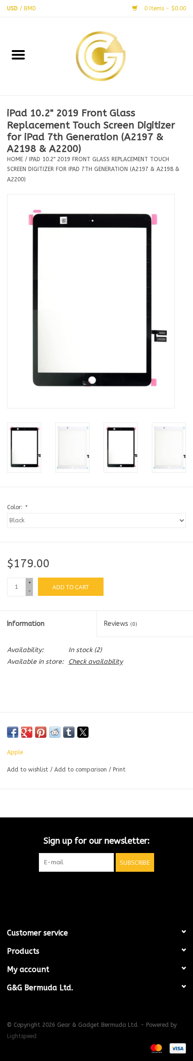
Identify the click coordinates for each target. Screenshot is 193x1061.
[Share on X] (83, 732)
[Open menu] (18, 54)
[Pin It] (40, 732)
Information (26, 624)
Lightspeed (22, 1036)
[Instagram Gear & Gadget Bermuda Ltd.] (113, 890)
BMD (30, 8)
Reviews (120, 624)
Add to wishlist (28, 769)
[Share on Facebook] (12, 732)
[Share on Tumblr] (68, 732)
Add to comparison (81, 769)
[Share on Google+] (26, 732)
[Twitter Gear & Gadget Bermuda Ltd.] (96, 890)
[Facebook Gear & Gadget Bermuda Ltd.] (79, 890)
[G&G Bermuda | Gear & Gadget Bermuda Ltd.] (115, 55)
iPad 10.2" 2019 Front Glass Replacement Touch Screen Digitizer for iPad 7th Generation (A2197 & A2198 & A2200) (93, 169)
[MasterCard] (155, 1048)
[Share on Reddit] (54, 732)
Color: (17, 507)
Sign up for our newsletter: (97, 841)
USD (13, 8)
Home (15, 159)
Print (119, 769)
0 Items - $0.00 (164, 8)
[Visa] (176, 1048)
